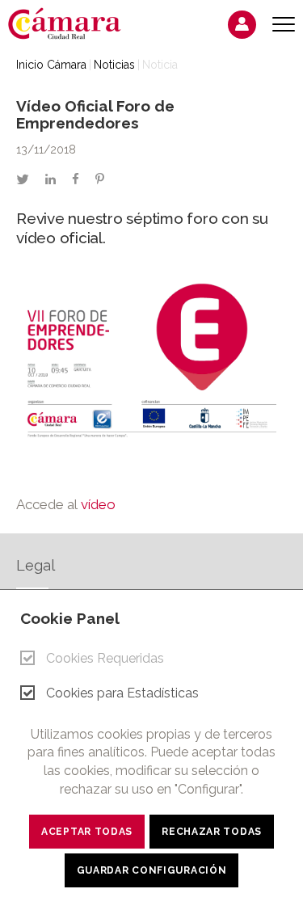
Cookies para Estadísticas (122, 693)
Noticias (114, 64)
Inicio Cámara (51, 64)
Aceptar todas (87, 831)
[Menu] (283, 24)
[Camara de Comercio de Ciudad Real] (72, 23)
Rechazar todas (212, 831)
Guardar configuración (152, 870)
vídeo (100, 504)
